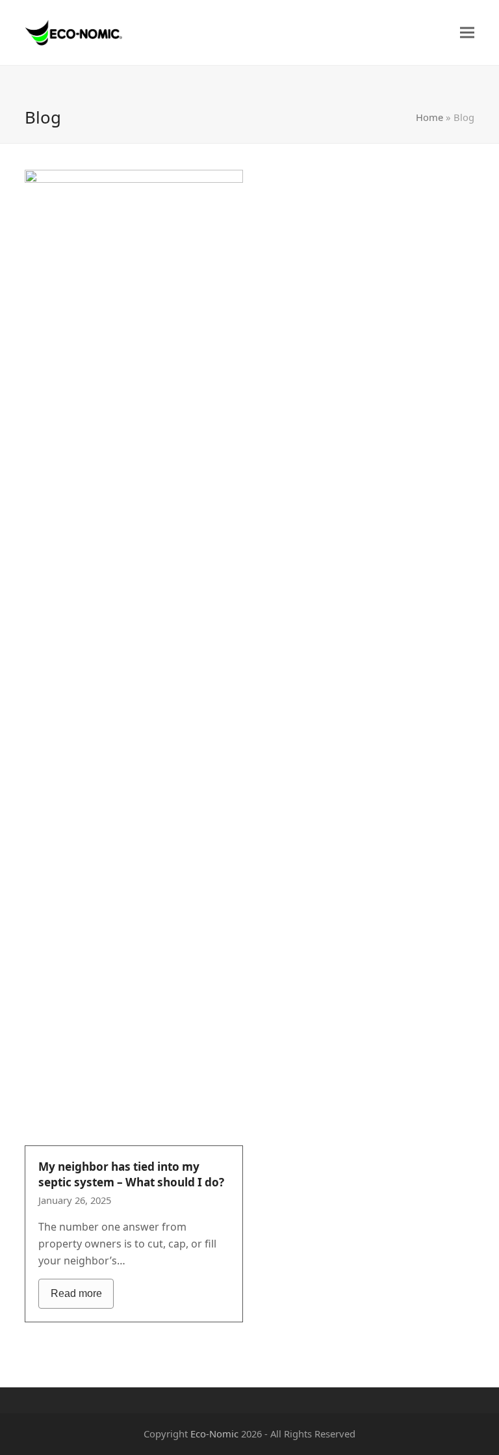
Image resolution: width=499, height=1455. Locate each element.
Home (429, 117)
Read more (76, 1293)
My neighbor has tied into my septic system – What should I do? (131, 1174)
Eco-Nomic (214, 1433)
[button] (467, 32)
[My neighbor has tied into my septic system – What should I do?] (134, 656)
